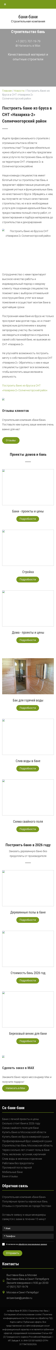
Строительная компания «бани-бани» (24, 1196)
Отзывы (11, 440)
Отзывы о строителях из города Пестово (26, 1205)
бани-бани (28, 16)
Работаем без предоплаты (18, 1163)
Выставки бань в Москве (21, 1275)
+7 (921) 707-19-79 (28, 41)
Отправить (12, 1253)
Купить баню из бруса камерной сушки (25, 1136)
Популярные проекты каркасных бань (25, 1201)
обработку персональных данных (32, 1244)
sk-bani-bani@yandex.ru (19, 1297)
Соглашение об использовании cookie (22, 1314)
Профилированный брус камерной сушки (27, 1141)
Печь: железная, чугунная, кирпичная (24, 1154)
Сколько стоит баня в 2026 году (21, 1123)
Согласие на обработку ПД (39, 1318)
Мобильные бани (12, 1172)
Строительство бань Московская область (27, 1145)
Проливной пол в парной (17, 1167)
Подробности (28, 518)
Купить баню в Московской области (24, 1132)
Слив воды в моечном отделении (22, 1158)
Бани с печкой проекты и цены (20, 1119)
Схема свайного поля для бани (20, 1127)
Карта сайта (16, 1322)
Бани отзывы (10, 1176)
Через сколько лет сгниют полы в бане (26, 1149)
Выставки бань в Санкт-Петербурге (27, 1278)
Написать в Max (29, 45)
